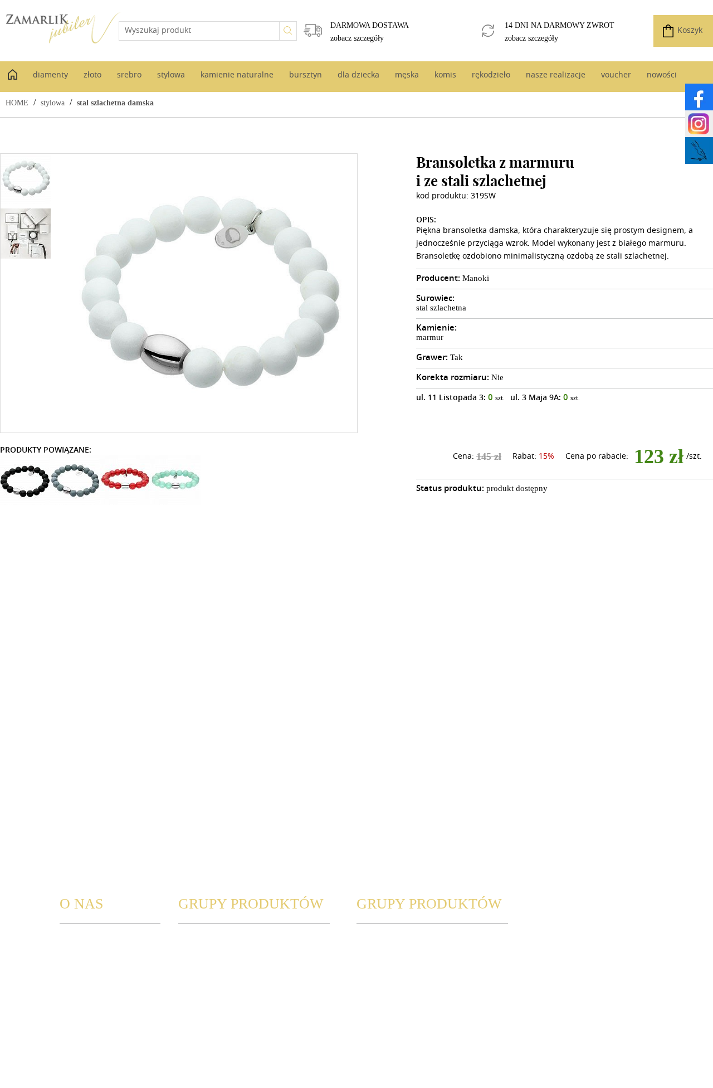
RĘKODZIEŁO (380, 980)
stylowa (53, 103)
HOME (17, 103)
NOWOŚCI (375, 1018)
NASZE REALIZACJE (391, 993)
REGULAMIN (82, 980)
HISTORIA (78, 954)
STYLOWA (195, 993)
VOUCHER (374, 1005)
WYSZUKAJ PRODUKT (217, 941)
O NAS (72, 941)
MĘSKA (369, 954)
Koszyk (689, 31)
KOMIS (369, 967)
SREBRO (193, 980)
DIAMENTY (198, 954)
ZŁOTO (190, 967)
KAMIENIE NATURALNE (220, 1005)
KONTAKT (77, 967)
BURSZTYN (198, 1018)
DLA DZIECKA (381, 941)
